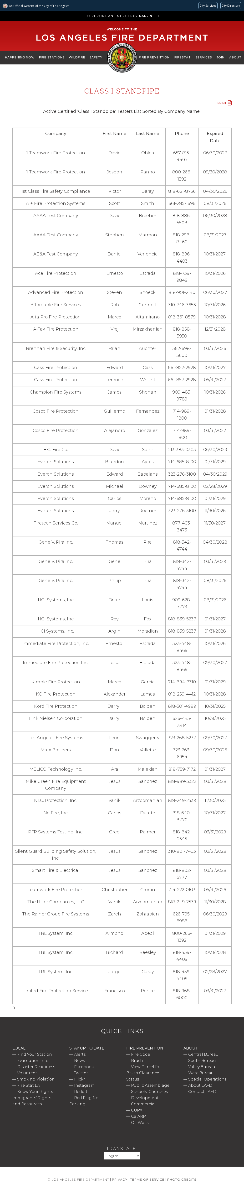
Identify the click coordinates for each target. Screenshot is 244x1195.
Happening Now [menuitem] (20, 57)
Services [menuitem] (204, 57)
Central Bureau (203, 1054)
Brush (137, 1060)
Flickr (79, 1079)
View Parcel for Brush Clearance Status (143, 1073)
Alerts (80, 1054)
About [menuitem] (235, 57)
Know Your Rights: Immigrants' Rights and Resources (33, 1097)
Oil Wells (139, 1122)
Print (224, 102)
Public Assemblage (150, 1085)
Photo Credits (182, 1179)
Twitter (81, 1073)
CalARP (138, 1116)
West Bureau (201, 1073)
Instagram (84, 1085)
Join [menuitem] (220, 57)
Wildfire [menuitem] (77, 57)
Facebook (84, 1067)
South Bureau (202, 1060)
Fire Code (140, 1054)
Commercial (143, 1104)
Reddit (80, 1091)
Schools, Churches (149, 1091)
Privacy (119, 1179)
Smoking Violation (36, 1079)
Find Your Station (34, 1054)
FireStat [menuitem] (182, 57)
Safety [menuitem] (96, 57)
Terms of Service (147, 1179)
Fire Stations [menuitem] (52, 57)
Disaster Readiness (36, 1067)
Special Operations (207, 1079)
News (79, 1060)
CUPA (136, 1110)
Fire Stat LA (28, 1085)
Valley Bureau (201, 1067)
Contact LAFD (202, 1091)
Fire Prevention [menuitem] (154, 57)
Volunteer (27, 1073)
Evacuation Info (33, 1060)
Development (145, 1098)
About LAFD (200, 1085)
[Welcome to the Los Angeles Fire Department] (122, 41)
